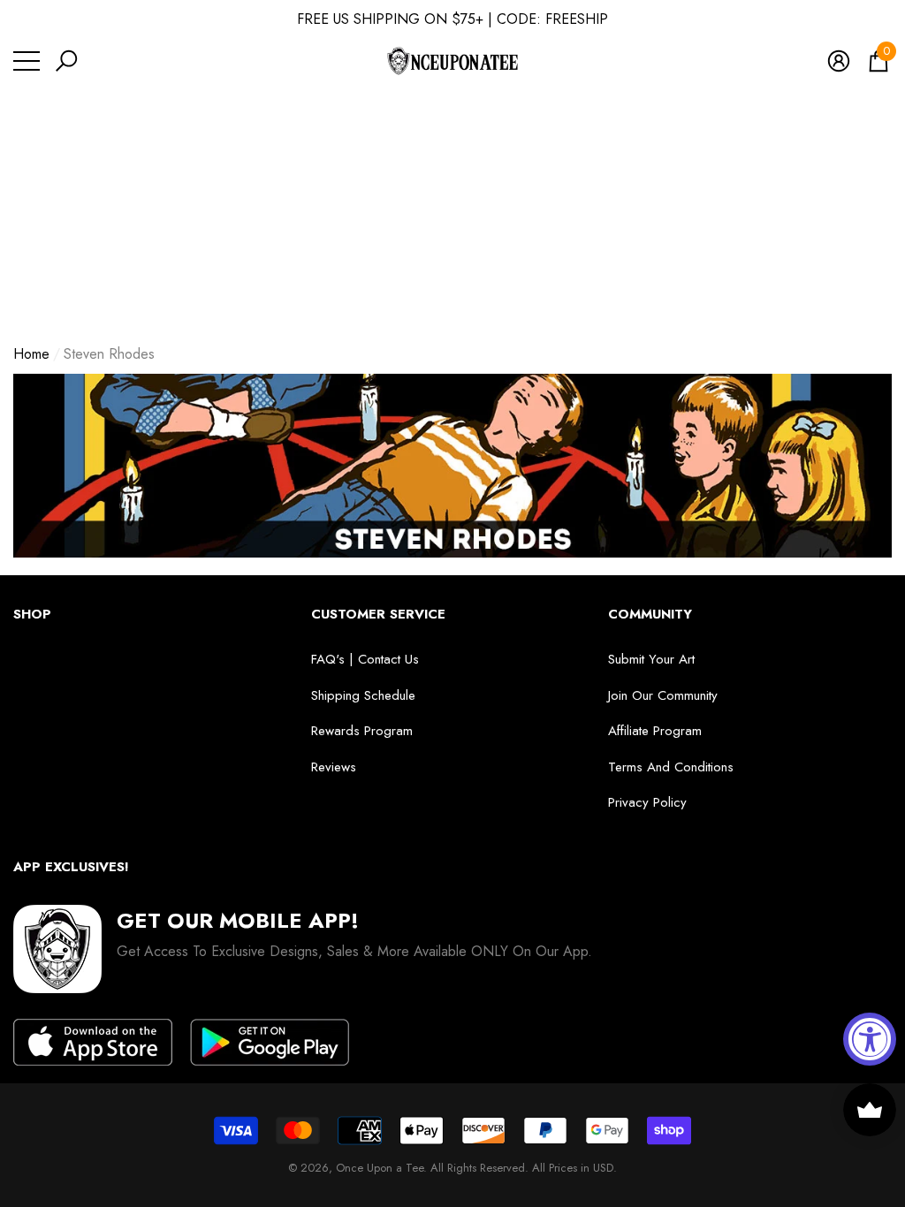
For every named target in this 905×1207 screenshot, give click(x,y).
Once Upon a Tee (379, 1167)
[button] (66, 61)
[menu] (26, 61)
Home (31, 354)
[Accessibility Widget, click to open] (869, 1039)
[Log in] (838, 61)
